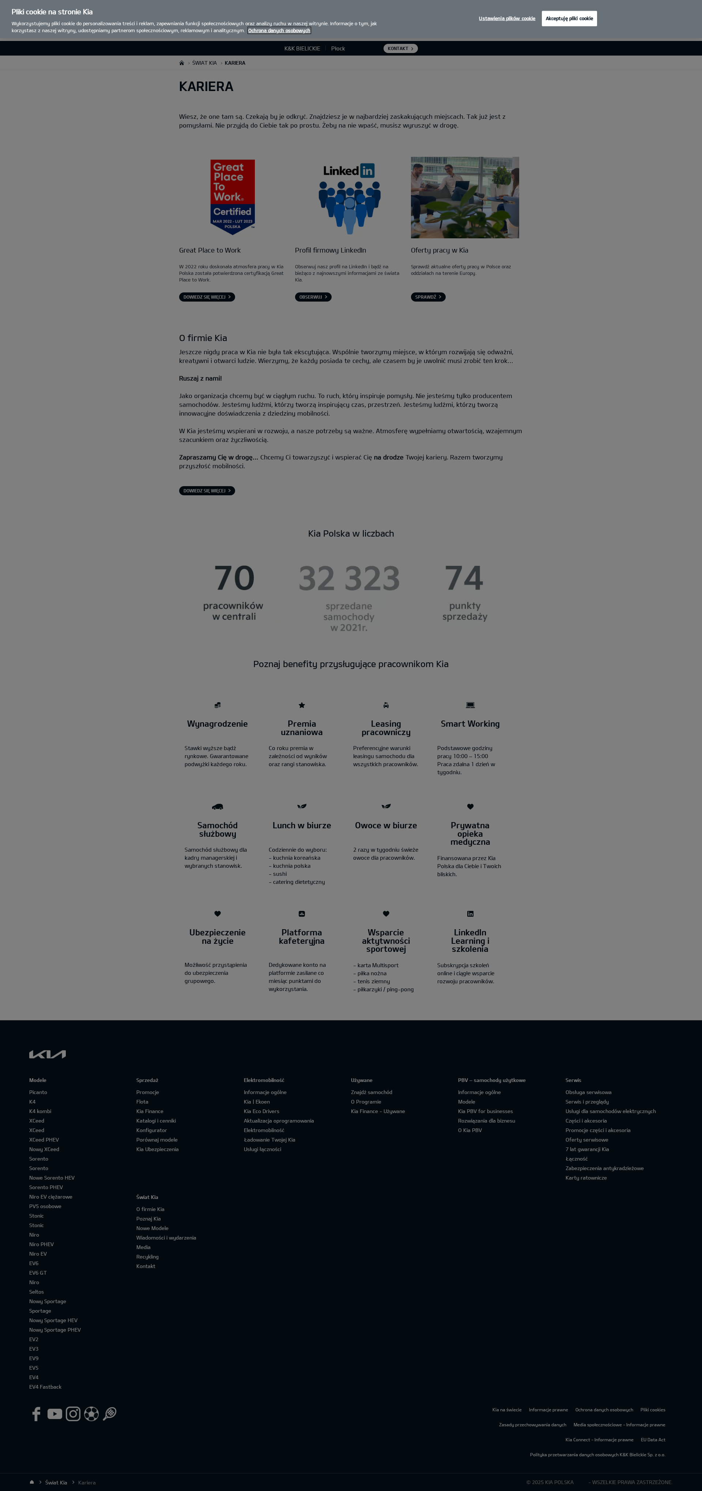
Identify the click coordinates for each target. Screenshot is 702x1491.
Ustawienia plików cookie (507, 18)
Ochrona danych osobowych (279, 30)
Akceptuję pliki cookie (569, 18)
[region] (351, 19)
